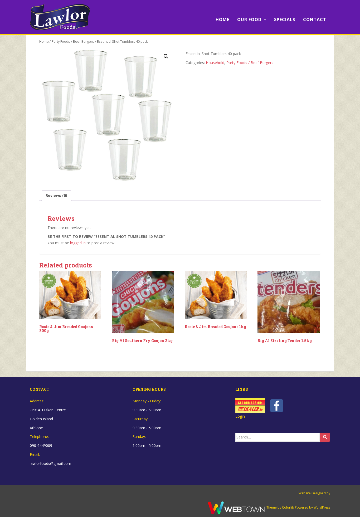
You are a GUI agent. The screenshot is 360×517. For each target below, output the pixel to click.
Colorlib (288, 507)
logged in (78, 242)
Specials (284, 19)
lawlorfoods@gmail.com (50, 463)
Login (240, 416)
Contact (314, 19)
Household (215, 62)
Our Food (249, 19)
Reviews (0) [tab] (56, 195)
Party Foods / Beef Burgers (73, 41)
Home (222, 19)
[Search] (325, 437)
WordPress (322, 507)
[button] (166, 56)
